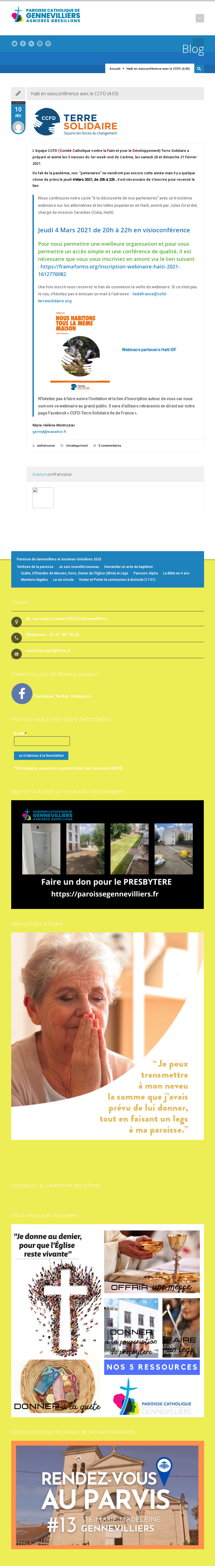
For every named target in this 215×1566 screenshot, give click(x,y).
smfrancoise (46, 445)
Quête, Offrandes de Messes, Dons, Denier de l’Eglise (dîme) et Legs (74, 573)
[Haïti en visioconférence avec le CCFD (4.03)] (115, 121)
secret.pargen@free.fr (48, 650)
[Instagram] (48, 43)
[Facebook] (23, 43)
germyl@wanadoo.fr (49, 432)
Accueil (115, 69)
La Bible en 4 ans (176, 573)
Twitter (62, 696)
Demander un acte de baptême (128, 567)
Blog (193, 48)
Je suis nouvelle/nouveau (79, 567)
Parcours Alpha (146, 573)
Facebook (44, 696)
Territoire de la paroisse (35, 567)
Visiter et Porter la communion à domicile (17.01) (117, 580)
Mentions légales (34, 580)
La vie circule (63, 580)
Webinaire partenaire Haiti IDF (149, 349)
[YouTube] (31, 43)
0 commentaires (110, 445)
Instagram (81, 696)
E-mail (20, 733)
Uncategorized (77, 445)
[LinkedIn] (39, 43)
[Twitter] (14, 43)
